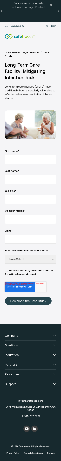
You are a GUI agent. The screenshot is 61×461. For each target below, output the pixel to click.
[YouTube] (26, 429)
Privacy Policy (13, 453)
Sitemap (51, 453)
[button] (3, 11)
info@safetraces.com (30, 400)
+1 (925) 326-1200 (30, 416)
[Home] (20, 36)
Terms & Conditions (33, 453)
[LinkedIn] (34, 429)
